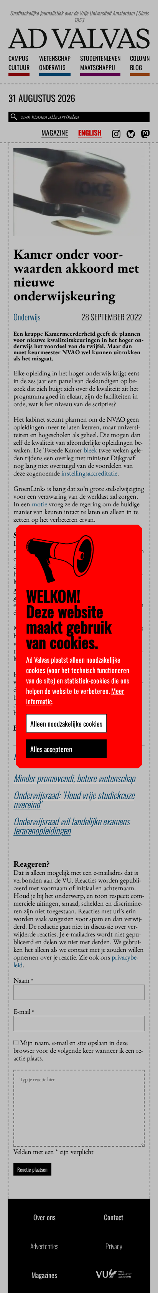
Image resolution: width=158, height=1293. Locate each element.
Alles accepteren (51, 749)
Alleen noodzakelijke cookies (66, 724)
